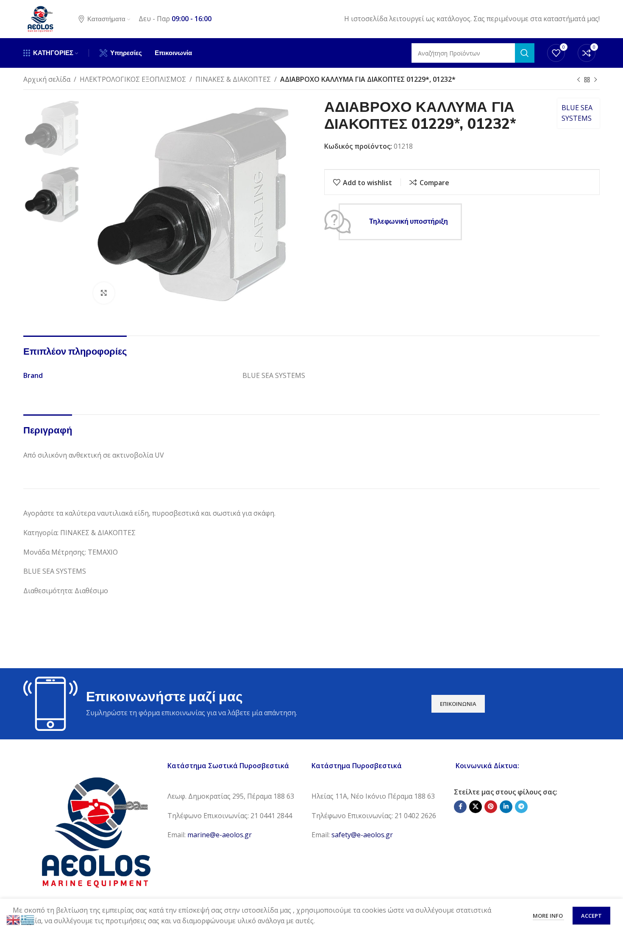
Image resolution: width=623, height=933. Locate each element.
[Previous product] (578, 80)
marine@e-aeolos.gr (219, 834)
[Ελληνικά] (28, 919)
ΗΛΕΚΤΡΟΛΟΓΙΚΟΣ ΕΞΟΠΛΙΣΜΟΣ (133, 79)
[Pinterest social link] (490, 806)
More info (548, 915)
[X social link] (475, 806)
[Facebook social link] (460, 806)
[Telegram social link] (521, 806)
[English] (13, 919)
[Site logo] (40, 18)
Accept (591, 915)
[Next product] (595, 80)
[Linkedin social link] (506, 806)
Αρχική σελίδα (46, 79)
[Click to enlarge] (103, 292)
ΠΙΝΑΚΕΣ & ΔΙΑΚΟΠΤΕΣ (233, 79)
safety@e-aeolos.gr (362, 834)
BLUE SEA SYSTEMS (577, 113)
